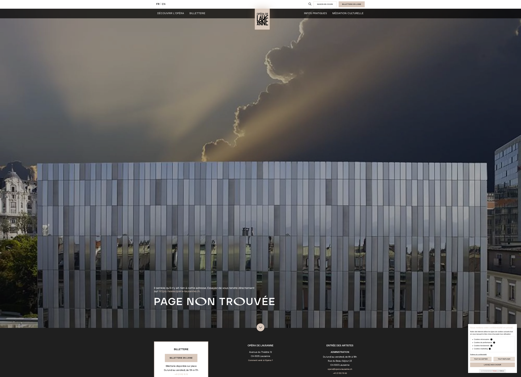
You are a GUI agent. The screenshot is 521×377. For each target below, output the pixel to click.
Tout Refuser (504, 359)
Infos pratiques (315, 13)
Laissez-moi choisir (492, 365)
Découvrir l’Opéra (170, 13)
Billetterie (197, 13)
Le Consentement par (492, 371)
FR (158, 4)
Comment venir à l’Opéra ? (260, 360)
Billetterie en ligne (181, 358)
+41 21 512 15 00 (340, 373)
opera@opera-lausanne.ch (340, 369)
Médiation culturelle (348, 13)
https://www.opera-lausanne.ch (179, 291)
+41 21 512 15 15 (181, 374)
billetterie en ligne (351, 4)
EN (164, 4)
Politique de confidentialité (478, 354)
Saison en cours (325, 4)
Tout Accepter (481, 359)
